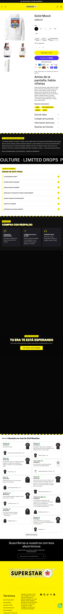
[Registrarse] (43, 556)
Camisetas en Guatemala (46, 590)
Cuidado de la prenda (43, 118)
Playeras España (7, 610)
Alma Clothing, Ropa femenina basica (18, 589)
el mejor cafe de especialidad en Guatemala (48, 589)
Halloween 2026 (7, 605)
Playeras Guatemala (8, 607)
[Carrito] (61, 6)
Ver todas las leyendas (31, 348)
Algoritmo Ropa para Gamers (15, 587)
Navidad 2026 (7, 602)
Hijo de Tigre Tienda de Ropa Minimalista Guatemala (23, 585)
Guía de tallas (40, 114)
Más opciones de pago (47, 61)
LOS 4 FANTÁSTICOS (47, 107)
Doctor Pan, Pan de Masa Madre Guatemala (44, 588)
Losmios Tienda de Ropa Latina (39, 585)
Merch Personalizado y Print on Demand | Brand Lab (17, 590)
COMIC (37, 107)
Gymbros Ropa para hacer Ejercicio (28, 587)
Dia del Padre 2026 (8, 600)
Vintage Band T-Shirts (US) (10, 613)
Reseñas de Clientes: (43, 127)
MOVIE (45, 110)
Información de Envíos (44, 122)
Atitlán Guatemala (9, 585)
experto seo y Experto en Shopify (32, 589)
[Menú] (2, 7)
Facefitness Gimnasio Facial (29, 588)
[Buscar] (5, 6)
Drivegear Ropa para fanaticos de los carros (44, 587)
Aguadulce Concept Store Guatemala (16, 588)
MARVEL (38, 110)
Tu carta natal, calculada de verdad (34, 590)
